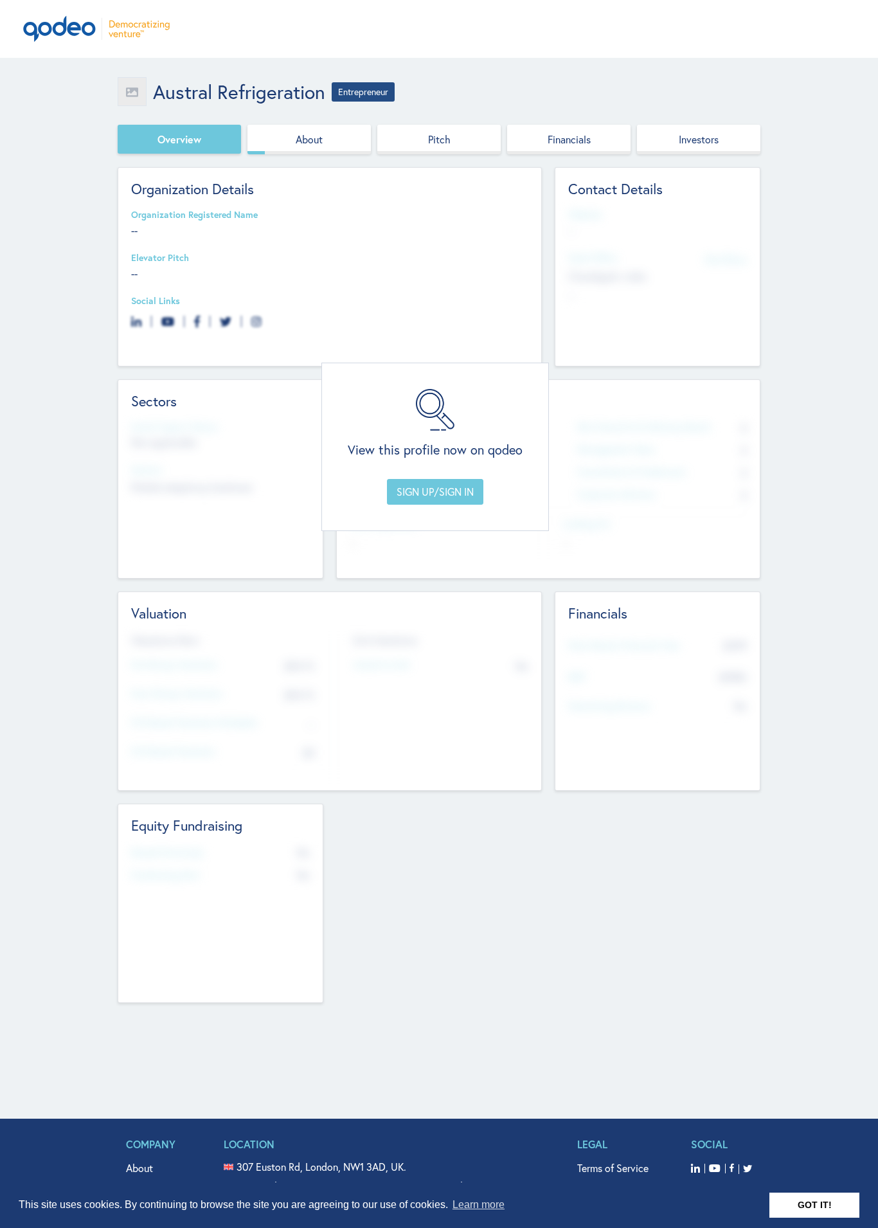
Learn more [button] (478, 1204)
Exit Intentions (385, 640)
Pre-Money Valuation (174, 665)
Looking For (587, 524)
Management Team (616, 449)
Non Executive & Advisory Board (643, 427)
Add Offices (725, 258)
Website (585, 215)
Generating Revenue (609, 706)
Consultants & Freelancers (631, 472)
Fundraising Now (166, 875)
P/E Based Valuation (173, 751)
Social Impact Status (174, 427)
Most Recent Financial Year (624, 645)
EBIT (577, 677)
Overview (179, 139)
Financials (569, 139)
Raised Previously (167, 852)
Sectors (146, 470)
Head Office (592, 258)
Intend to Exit (382, 665)
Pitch (439, 139)
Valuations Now (165, 640)
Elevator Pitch (160, 258)
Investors (699, 139)
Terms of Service (613, 1168)
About (309, 139)
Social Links (155, 301)
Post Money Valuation (176, 694)
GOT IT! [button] (815, 1205)
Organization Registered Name (194, 215)
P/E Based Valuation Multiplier (194, 723)
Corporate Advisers (616, 494)
